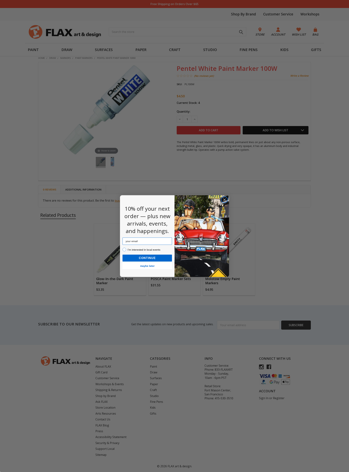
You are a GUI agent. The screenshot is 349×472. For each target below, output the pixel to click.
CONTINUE (147, 258)
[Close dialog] (224, 199)
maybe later (147, 265)
